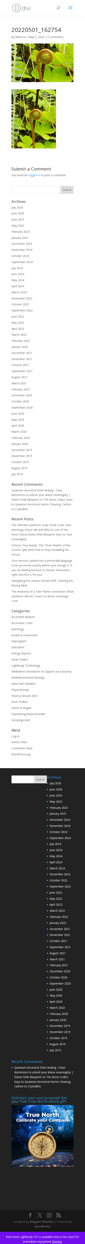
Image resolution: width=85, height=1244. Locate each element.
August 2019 (19, 468)
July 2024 (17, 268)
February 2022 (20, 341)
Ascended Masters (23, 617)
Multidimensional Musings (28, 677)
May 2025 (17, 225)
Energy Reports (21, 653)
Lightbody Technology (25, 665)
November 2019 (21, 456)
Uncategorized (20, 720)
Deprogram (18, 641)
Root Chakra (19, 702)
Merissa (20, 37)
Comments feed (21, 748)
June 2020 (17, 413)
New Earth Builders (23, 683)
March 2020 (19, 432)
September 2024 (22, 262)
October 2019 (20, 462)
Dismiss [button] (57, 1241)
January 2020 (19, 444)
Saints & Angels (21, 708)
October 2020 (20, 401)
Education (17, 647)
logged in (34, 175)
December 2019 (21, 450)
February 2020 (20, 438)
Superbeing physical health (28, 714)
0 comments (55, 37)
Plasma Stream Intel (24, 696)
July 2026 (17, 207)
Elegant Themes (41, 1222)
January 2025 (19, 238)
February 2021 (20, 389)
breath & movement (24, 635)
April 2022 (17, 329)
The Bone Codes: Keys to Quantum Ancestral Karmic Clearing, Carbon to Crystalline (42, 504)
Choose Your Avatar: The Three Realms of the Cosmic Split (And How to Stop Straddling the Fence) (41, 550)
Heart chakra (19, 659)
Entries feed (19, 742)
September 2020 (22, 407)
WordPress (42, 1226)
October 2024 (20, 256)
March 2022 (19, 334)
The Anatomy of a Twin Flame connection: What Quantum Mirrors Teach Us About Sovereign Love (42, 596)
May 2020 (17, 419)
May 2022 (17, 322)
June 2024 (17, 274)
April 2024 (17, 286)
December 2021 (21, 353)
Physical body (20, 690)
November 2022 (21, 298)
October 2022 (20, 304)
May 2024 (17, 280)
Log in (15, 736)
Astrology (17, 629)
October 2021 (20, 365)
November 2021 (21, 359)
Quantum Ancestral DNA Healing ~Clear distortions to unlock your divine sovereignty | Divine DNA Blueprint (40, 495)
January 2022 (19, 347)
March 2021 (19, 383)
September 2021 (22, 371)
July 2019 (17, 474)
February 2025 (20, 231)
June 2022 (17, 316)
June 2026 (17, 213)
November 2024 (21, 250)
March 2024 (19, 292)
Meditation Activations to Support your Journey (41, 671)
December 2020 (21, 395)
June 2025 (17, 219)
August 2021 (19, 377)
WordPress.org (20, 754)
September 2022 (22, 310)
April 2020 (17, 425)
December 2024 (21, 243)
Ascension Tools (22, 623)
